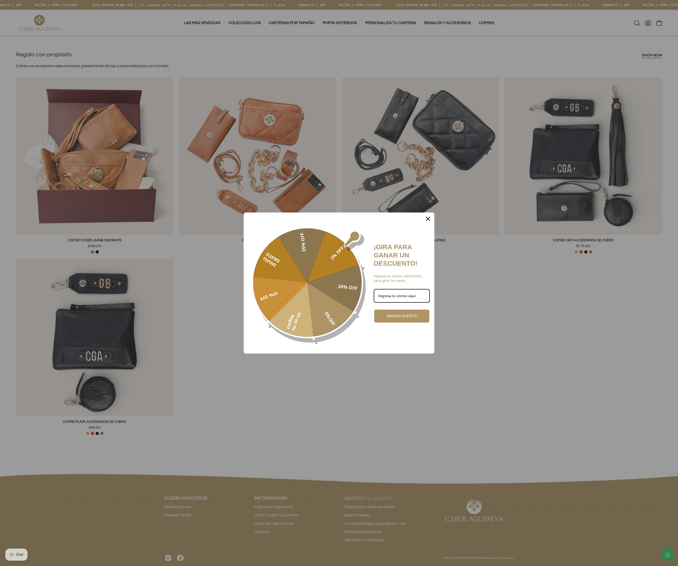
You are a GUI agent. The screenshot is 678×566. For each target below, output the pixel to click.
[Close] (428, 218)
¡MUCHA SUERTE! (402, 316)
